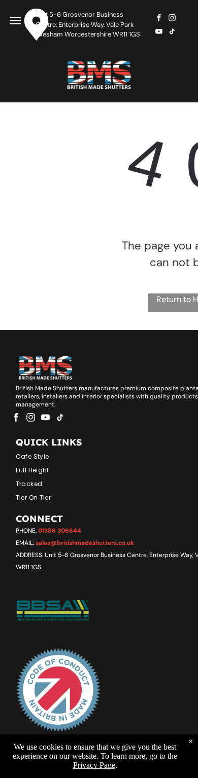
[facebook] (158, 19)
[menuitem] (102, 455)
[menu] (15, 21)
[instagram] (172, 19)
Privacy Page (94, 765)
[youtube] (158, 33)
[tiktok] (172, 33)
